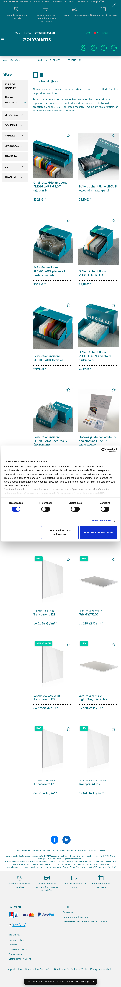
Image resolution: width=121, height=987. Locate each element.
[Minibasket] (114, 48)
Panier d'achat (16, 954)
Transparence (15, 156)
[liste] (41, 75)
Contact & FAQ (17, 940)
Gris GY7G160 (88, 614)
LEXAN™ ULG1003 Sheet (46, 696)
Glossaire (68, 912)
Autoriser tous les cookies (98, 532)
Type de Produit (10, 86)
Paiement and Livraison (75, 917)
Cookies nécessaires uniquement (60, 532)
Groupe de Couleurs (15, 115)
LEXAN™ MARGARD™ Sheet (94, 781)
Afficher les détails (101, 520)
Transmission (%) (15, 177)
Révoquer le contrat (100, 969)
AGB (48, 969)
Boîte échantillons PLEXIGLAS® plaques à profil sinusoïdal (49, 271)
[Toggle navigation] (3, 38)
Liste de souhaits (18, 949)
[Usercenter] (93, 48)
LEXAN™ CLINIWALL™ (90, 611)
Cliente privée (23, 33)
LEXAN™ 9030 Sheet (44, 781)
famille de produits (15, 136)
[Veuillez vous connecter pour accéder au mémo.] (68, 135)
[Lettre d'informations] (104, 48)
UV (7, 167)
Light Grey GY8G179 (93, 699)
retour (15, 60)
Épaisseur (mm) (15, 146)
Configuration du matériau (15, 125)
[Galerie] (35, 75)
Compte (13, 945)
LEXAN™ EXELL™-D (43, 611)
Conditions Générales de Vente (70, 969)
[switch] (45, 509)
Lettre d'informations (20, 959)
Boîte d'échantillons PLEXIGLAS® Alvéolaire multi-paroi (95, 356)
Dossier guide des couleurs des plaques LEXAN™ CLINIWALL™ (97, 441)
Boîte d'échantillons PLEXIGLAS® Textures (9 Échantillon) (50, 441)
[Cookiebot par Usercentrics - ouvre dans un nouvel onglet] (103, 450)
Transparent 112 (44, 614)
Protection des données (31, 969)
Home (40, 60)
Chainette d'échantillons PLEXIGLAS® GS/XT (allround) (50, 186)
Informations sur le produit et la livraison (85, 922)
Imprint (11, 969)
